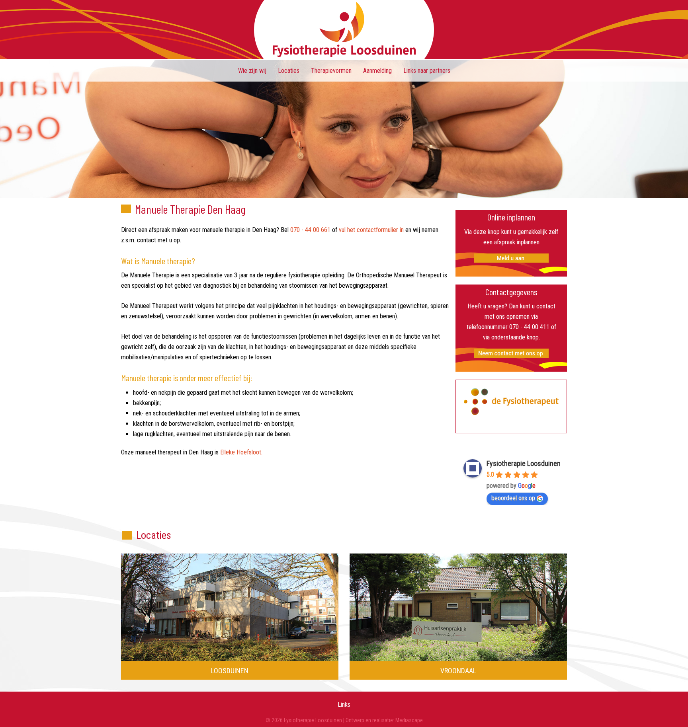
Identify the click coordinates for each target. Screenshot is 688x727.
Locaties (288, 70)
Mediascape (409, 720)
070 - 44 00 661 (310, 230)
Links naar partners (426, 70)
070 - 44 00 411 (529, 327)
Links (344, 704)
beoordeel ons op (513, 498)
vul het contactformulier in (371, 230)
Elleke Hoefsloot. (241, 452)
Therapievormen (331, 70)
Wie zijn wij (252, 70)
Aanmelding (377, 70)
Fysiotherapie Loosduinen (344, 29)
